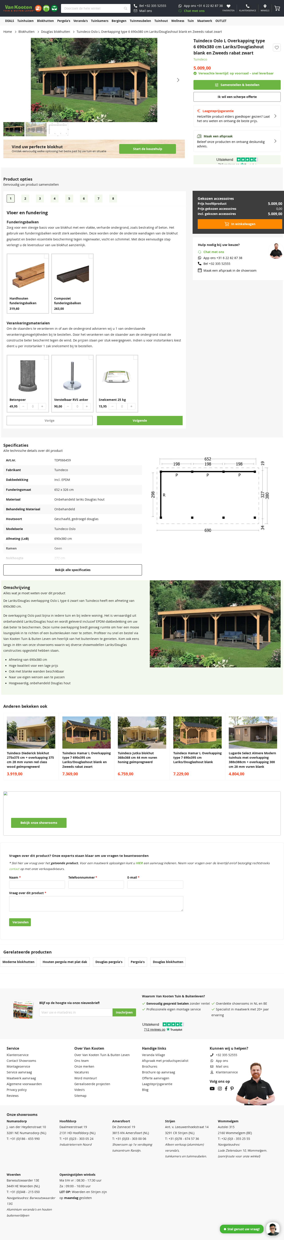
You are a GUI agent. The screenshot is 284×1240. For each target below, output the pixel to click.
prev (7, 746)
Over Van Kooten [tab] (89, 1048)
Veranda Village (153, 1055)
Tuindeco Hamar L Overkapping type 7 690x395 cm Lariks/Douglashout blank (197, 757)
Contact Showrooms (21, 1061)
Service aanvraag (19, 1072)
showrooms (240, 1004)
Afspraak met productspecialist (165, 1061)
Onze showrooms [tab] (22, 1114)
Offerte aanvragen (155, 1078)
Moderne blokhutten (18, 962)
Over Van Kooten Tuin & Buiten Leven (102, 1055)
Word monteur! (85, 1078)
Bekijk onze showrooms (38, 823)
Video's (79, 1090)
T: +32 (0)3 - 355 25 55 (234, 1139)
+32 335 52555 (226, 1055)
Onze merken (84, 1066)
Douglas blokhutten (55, 32)
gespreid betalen (176, 1004)
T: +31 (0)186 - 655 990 (23, 1139)
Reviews (13, 1096)
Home (7, 32)
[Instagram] (220, 1089)
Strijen (170, 1121)
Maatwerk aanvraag (21, 1078)
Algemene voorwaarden (24, 1084)
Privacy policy (17, 1090)
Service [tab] (13, 1048)
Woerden (14, 1175)
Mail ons (222, 1066)
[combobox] (95, 8)
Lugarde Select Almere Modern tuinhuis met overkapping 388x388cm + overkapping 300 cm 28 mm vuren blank (252, 760)
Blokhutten (26, 32)
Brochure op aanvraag (158, 1072)
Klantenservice (18, 1055)
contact (14, 869)
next (276, 746)
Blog (145, 1090)
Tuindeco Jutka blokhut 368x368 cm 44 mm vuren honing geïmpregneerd (137, 757)
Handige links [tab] (154, 1048)
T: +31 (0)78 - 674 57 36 (182, 1139)
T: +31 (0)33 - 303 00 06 (129, 1139)
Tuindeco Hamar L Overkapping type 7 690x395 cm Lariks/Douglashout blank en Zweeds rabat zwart (86, 760)
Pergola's (138, 962)
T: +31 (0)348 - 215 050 (23, 1192)
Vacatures (81, 1072)
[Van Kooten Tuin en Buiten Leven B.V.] (30, 8)
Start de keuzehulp (147, 149)
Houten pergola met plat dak (65, 962)
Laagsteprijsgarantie (157, 1084)
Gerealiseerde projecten (92, 1084)
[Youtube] (212, 1089)
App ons (222, 1061)
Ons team (81, 1061)
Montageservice (18, 1066)
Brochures (149, 1066)
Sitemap (80, 1096)
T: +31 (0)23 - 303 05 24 (76, 1139)
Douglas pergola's (108, 962)
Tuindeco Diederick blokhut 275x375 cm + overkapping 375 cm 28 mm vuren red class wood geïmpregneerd (30, 760)
